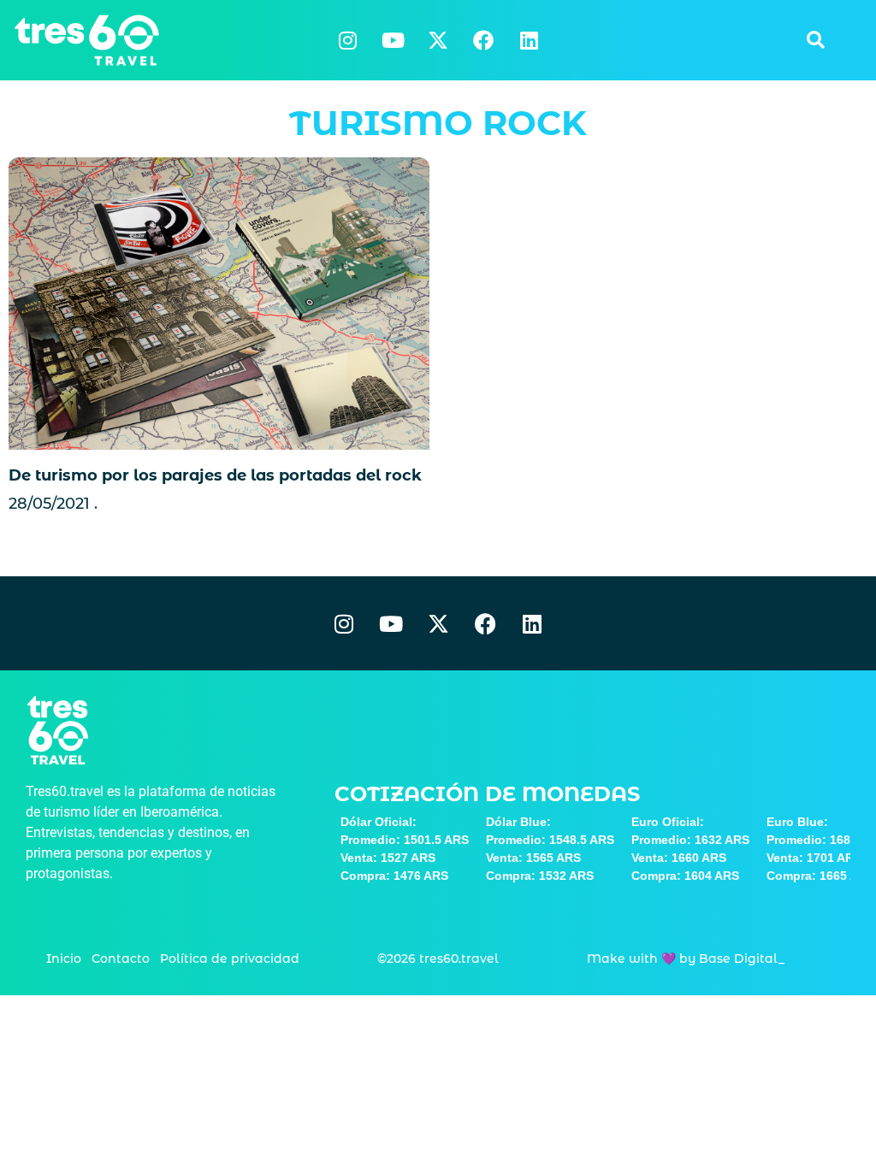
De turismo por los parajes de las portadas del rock (215, 475)
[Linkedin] (528, 40)
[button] (815, 40)
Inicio (63, 958)
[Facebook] (483, 40)
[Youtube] (392, 40)
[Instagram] (347, 40)
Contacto (121, 958)
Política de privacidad (229, 958)
